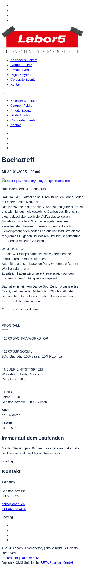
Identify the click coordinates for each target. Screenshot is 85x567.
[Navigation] (3, 93)
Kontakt (15, 84)
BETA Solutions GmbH (57, 562)
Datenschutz (30, 558)
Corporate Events (23, 79)
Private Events (20, 70)
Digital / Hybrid (20, 75)
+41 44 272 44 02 (14, 509)
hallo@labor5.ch (13, 504)
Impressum (10, 558)
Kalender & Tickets (23, 60)
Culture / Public (21, 65)
